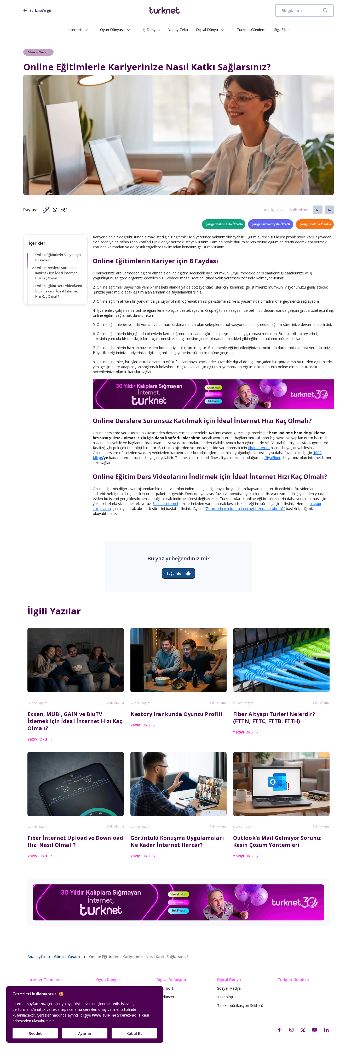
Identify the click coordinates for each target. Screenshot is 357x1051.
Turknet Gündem (251, 29)
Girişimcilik (165, 988)
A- (329, 209)
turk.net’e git (40, 10)
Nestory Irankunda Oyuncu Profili (176, 714)
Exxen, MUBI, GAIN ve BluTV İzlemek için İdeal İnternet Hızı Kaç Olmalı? (74, 721)
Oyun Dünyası (112, 29)
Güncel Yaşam (37, 703)
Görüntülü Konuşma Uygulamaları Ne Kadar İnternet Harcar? (177, 841)
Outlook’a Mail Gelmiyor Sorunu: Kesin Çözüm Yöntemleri (277, 841)
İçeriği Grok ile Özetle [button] (314, 224)
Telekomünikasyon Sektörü (240, 1005)
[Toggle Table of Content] (80, 251)
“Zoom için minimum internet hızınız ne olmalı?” (245, 508)
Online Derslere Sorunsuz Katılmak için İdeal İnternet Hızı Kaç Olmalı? (56, 273)
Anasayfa (36, 956)
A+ (317, 209)
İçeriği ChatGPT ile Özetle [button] (224, 224)
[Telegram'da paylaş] (64, 210)
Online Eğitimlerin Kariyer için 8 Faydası (58, 257)
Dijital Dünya (207, 29)
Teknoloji (225, 996)
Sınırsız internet (165, 503)
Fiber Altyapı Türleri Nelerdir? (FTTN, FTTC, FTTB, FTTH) (274, 718)
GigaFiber (282, 29)
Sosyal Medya (229, 988)
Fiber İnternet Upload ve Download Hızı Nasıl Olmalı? (75, 841)
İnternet (74, 29)
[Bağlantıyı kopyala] (46, 210)
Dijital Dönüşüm (171, 979)
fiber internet (259, 447)
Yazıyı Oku (37, 739)
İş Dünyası (151, 29)
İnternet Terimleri (43, 979)
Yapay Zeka (178, 29)
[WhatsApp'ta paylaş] (55, 210)
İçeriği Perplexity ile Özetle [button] (271, 224)
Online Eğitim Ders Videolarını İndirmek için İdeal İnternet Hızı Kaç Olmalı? (58, 291)
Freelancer (165, 996)
